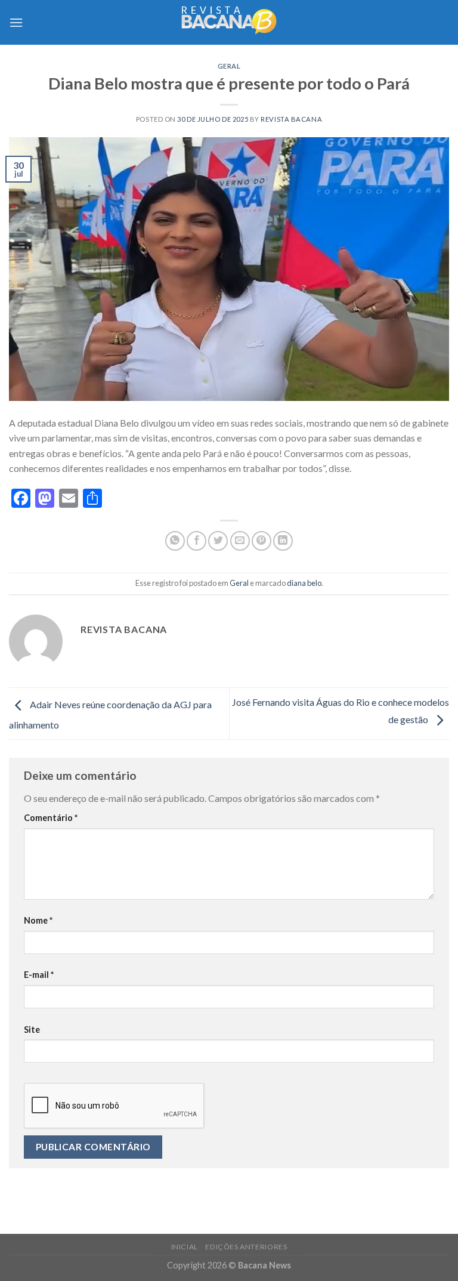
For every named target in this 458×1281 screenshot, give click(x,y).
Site (32, 1029)
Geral (229, 66)
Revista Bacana (291, 119)
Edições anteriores (246, 1246)
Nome (38, 920)
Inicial (184, 1246)
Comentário (51, 818)
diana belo (304, 583)
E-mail (39, 975)
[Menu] (16, 22)
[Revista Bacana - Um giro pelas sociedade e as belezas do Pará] (229, 22)
